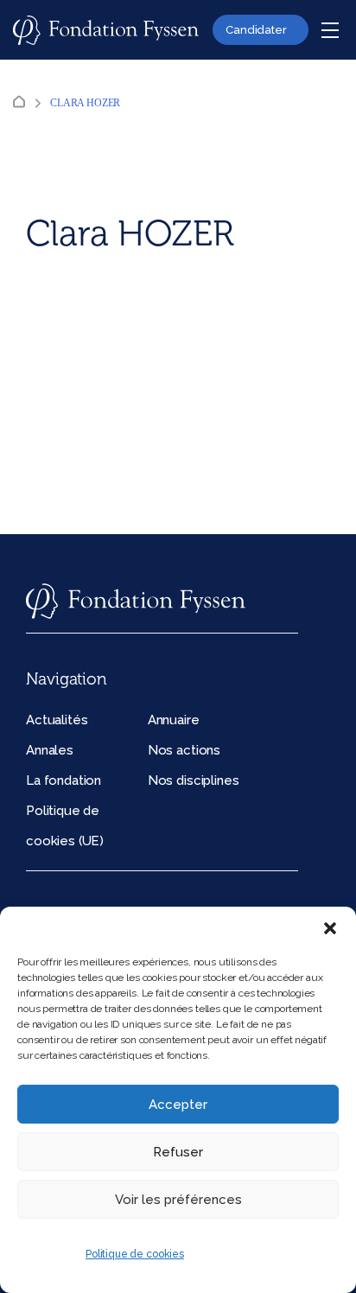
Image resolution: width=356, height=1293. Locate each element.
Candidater (256, 29)
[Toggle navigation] (330, 30)
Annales (49, 750)
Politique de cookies (135, 1254)
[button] (330, 928)
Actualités (56, 720)
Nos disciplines (193, 780)
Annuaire (174, 720)
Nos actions (184, 750)
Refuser (178, 1152)
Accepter (178, 1104)
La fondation (63, 780)
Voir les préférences (178, 1199)
